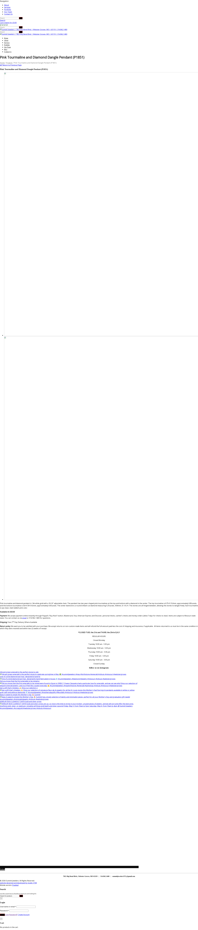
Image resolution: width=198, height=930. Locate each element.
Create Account (23, 915)
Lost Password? (11, 915)
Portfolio (7, 9)
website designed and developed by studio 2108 (18, 883)
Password (4, 911)
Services (7, 7)
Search (2, 20)
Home (6, 38)
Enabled (15, 885)
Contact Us (8, 14)
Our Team (8, 12)
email (24, 618)
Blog (5, 49)
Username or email (8, 906)
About (6, 5)
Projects (9, 63)
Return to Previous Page (11, 65)
